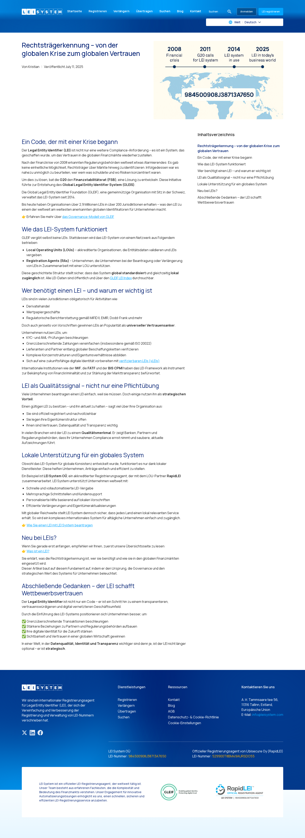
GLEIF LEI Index (121, 278)
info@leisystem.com (267, 714)
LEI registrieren (271, 11)
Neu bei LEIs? (207, 190)
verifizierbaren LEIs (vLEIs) (139, 361)
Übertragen (144, 11)
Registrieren (98, 11)
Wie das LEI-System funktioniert (222, 164)
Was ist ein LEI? (38, 551)
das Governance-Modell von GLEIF (88, 216)
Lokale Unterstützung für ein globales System (232, 184)
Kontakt (195, 11)
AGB (171, 711)
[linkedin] (32, 732)
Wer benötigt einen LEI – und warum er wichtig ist (234, 170)
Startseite (74, 11)
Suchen (164, 11)
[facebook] (40, 732)
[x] (24, 732)
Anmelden (246, 11)
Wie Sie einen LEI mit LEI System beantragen (60, 525)
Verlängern (121, 11)
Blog (180, 11)
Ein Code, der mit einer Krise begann (225, 157)
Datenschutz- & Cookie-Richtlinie (193, 717)
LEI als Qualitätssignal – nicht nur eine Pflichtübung (236, 177)
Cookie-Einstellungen (184, 723)
